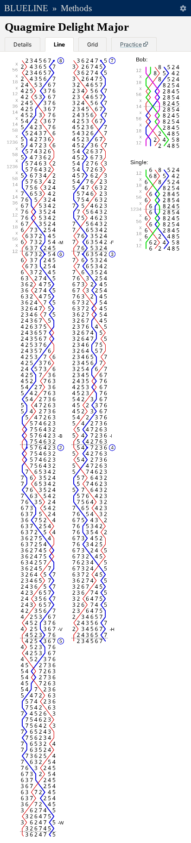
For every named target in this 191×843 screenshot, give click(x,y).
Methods (76, 8)
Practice (131, 44)
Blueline (26, 8)
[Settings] (183, 8)
